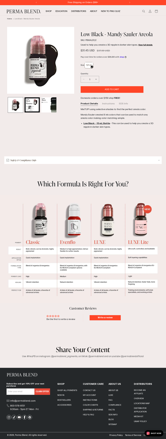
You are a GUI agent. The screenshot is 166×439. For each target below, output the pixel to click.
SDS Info (123, 103)
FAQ (110, 400)
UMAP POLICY (140, 421)
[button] (144, 11)
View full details (145, 45)
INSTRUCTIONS (90, 400)
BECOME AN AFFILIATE (140, 392)
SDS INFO (113, 415)
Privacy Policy (116, 435)
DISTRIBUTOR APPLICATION (140, 410)
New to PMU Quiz (110, 11)
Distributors (78, 11)
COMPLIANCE (115, 405)
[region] (118, 117)
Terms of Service (133, 435)
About (93, 11)
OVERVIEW (139, 398)
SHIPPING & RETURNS (93, 410)
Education (61, 11)
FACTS (112, 410)
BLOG (111, 419)
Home (9, 19)
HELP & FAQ (88, 415)
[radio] (88, 65)
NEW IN (60, 395)
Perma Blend (21, 435)
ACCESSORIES (64, 405)
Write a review (105, 317)
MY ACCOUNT (89, 395)
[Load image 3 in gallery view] (49, 105)
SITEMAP (113, 424)
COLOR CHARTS (90, 405)
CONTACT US (89, 390)
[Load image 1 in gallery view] (15, 105)
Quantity (84, 73)
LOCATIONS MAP (142, 403)
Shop (49, 11)
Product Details (89, 103)
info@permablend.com (23, 401)
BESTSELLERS (64, 400)
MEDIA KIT (138, 416)
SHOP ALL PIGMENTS (67, 390)
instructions (108, 103)
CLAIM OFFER (42, 391)
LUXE (111, 395)
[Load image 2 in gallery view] (32, 105)
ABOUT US (113, 390)
